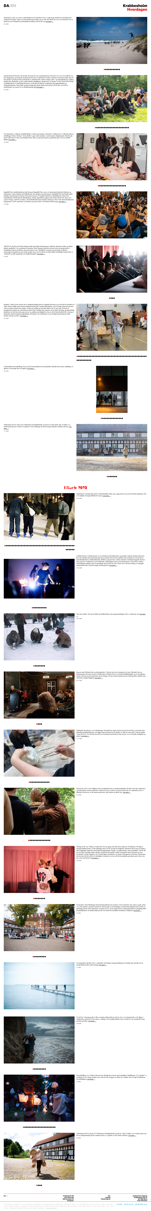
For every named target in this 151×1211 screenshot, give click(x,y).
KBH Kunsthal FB (68, 1199)
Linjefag (107, 1197)
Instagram (70, 1200)
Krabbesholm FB (68, 1196)
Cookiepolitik (51, 1208)
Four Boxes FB (69, 1197)
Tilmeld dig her (105, 1199)
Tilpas (119, 1204)
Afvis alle (128, 1204)
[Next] (142, 40)
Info (109, 1196)
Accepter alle (141, 1204)
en (13, 5)
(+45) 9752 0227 (142, 1200)
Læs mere (48, 21)
